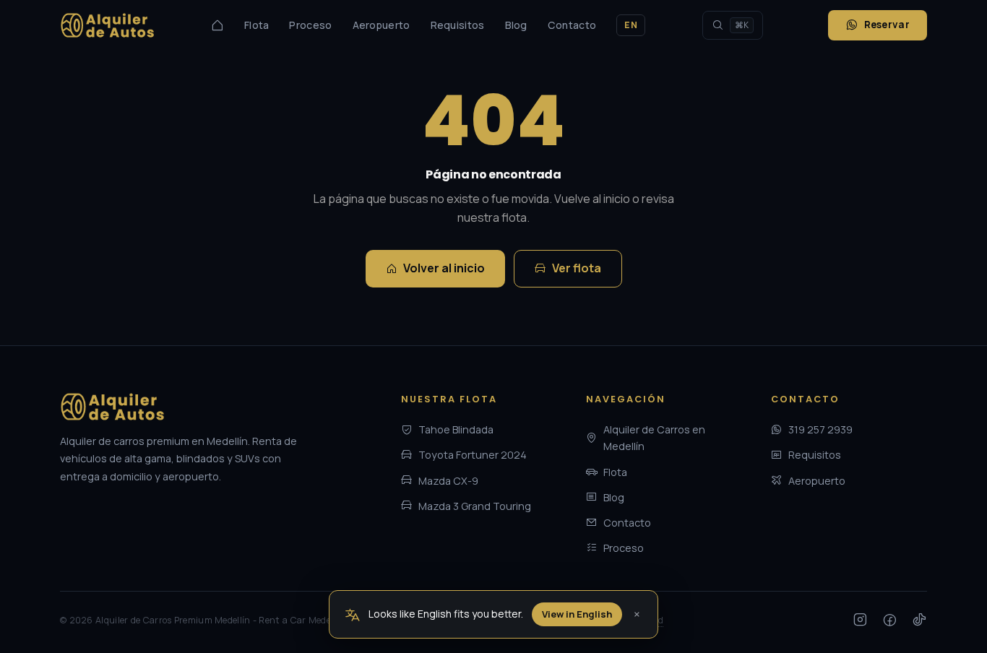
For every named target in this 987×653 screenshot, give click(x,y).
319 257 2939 (820, 429)
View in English (577, 613)
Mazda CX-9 (448, 481)
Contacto (572, 25)
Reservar (887, 24)
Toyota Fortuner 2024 (472, 455)
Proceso (310, 25)
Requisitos (458, 25)
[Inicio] (217, 25)
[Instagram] (860, 621)
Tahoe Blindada (456, 429)
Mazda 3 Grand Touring (474, 506)
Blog (516, 25)
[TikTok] (919, 621)
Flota (257, 25)
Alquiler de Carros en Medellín (654, 438)
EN (630, 25)
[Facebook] (889, 621)
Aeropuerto (381, 25)
